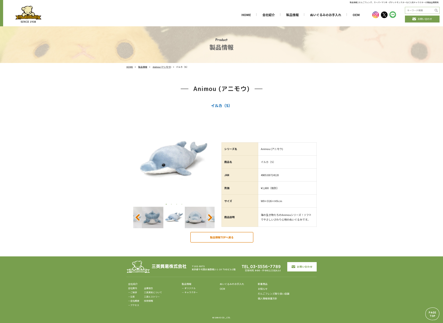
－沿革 (131, 296)
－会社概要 (133, 300)
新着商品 (263, 284)
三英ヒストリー (152, 296)
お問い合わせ (425, 19)
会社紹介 (268, 14)
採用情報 (148, 300)
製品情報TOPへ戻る (222, 237)
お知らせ (263, 288)
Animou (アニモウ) (162, 67)
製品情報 (292, 14)
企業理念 (148, 288)
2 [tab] (171, 204)
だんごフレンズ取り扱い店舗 (273, 293)
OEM (356, 14)
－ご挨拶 (132, 292)
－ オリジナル (189, 288)
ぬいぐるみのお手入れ (325, 14)
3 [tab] (176, 204)
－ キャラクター (190, 292)
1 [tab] (166, 204)
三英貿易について (153, 292)
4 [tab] (181, 204)
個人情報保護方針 (267, 298)
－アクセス (133, 305)
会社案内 (132, 288)
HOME (246, 14)
